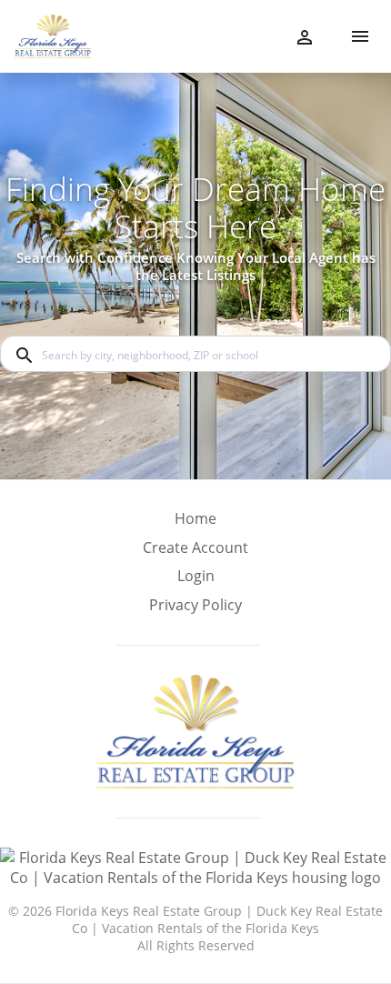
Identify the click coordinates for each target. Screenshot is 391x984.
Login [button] (196, 576)
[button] (195, 581)
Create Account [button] (195, 547)
